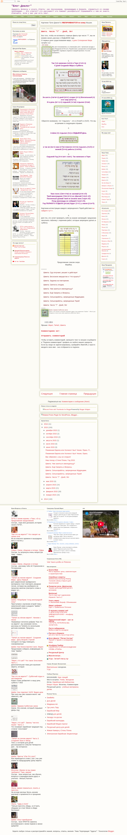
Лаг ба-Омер (105, 183)
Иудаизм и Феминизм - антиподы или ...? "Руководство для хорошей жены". (27, 126)
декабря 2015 (51, 430)
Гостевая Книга (31, 16)
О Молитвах (105, 233)
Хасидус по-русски (54, 717)
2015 (46, 427)
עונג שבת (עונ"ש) (19, 245)
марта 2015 (51, 488)
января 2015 (51, 495)
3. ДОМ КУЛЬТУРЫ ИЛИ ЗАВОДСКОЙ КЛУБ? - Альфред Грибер (61, 614)
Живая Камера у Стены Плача (59, 730)
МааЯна (104, 124)
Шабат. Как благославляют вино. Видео (27, 647)
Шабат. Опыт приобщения (21, 820)
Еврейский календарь (55, 721)
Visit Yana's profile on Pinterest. (59, 562)
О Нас (22, 16)
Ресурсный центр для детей (58, 727)
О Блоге (15, 16)
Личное (104, 219)
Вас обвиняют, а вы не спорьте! (58, 457)
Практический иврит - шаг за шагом (61, 620)
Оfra (103, 71)
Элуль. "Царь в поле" (19, 804)
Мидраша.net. (52, 704)
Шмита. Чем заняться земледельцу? (58, 289)
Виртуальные (52, 667)
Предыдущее (90, 394)
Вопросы (56, 16)
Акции (101, 16)
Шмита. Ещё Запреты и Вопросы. (56, 293)
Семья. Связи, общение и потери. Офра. (27, 550)
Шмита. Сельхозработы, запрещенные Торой (61, 301)
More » (56, 520)
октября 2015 (51, 434)
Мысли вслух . (55, 656)
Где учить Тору (53, 707)
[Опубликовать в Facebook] (50, 322)
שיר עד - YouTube (20, 261)
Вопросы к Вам (106, 241)
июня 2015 (50, 447)
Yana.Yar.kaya (107, 51)
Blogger (111, 831)
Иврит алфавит (19, 51)
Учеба (62, 680)
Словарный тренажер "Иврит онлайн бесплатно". (60, 533)
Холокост (71, 16)
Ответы (64, 16)
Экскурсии (69, 680)
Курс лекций (63, 677)
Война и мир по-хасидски (58, 630)
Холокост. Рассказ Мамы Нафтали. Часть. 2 (27, 214)
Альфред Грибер (56, 645)
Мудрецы (104, 243)
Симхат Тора (105, 199)
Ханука (104, 174)
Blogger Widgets (85, 409)
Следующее (47, 394)
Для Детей (51, 701)
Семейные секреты (57, 577)
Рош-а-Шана (105, 194)
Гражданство (105, 253)
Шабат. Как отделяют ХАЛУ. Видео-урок (27, 692)
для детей (57, 714)
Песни (103, 227)
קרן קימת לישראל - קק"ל (58, 659)
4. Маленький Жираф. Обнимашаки (62, 602)
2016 (46, 424)
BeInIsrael (53, 593)
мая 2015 (50, 481)
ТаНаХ (56, 325)
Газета (103, 259)
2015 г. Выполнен (107, 34)
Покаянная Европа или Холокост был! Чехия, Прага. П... (68, 450)
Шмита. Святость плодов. (53, 285)
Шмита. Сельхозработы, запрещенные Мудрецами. (64, 297)
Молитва (107, 25)
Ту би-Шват (105, 172)
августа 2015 (51, 440)
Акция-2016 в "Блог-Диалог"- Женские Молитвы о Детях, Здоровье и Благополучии (28, 141)
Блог (103, 126)
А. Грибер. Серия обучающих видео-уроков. (58, 511)
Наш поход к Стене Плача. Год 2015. (60, 460)
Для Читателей (23, 34)
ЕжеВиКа (50, 698)
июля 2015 (50, 444)
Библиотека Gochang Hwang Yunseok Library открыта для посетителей (60, 581)
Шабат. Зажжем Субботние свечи (58, 310)
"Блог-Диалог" (21, 5)
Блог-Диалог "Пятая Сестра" (61, 638)
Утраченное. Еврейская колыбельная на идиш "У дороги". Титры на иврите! (27, 165)
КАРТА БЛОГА (22, 39)
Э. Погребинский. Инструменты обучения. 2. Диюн (60, 522)
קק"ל (49, 669)
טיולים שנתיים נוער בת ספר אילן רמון (61, 635)
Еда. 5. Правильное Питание (60, 607)
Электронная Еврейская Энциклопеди (62, 734)
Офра (103, 121)
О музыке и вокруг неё (58, 610)
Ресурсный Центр (56, 652)
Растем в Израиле (56, 633)
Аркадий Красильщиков (22, 250)
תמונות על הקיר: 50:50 (20, 247)
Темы (40, 16)
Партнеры (109, 16)
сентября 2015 (52, 437)
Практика (104, 213)
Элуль (103, 202)
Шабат (103, 169)
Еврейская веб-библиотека (63, 682)
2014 (46, 499)
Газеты (15, 36)
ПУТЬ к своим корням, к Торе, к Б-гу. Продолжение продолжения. (27, 228)
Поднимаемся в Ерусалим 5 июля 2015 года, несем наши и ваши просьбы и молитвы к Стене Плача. (27, 112)
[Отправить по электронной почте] (45, 322)
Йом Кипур (105, 196)
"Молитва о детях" (21, 35)
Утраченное (105, 238)
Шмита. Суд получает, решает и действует (60, 272)
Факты (103, 224)
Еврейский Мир (53, 711)
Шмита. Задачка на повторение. (56, 281)
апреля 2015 (51, 485)
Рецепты (104, 246)
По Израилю (105, 222)
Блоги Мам (53, 570)
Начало (109, 35)
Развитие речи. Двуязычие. (60, 586)
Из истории (105, 211)
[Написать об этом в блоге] (47, 322)
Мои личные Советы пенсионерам (20, 75)
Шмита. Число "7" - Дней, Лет (55, 305)
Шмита (63, 325)
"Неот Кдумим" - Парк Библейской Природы (26, 176)
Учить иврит (54, 600)
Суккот (103, 191)
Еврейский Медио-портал (57, 724)
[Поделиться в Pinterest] (52, 322)
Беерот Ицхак (52, 684)
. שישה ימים (44, 45)
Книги (79, 16)
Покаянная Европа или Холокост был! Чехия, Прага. (67, 453)
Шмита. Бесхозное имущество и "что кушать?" (62, 277)
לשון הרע (94, 16)
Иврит (86, 16)
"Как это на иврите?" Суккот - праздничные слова (28, 189)
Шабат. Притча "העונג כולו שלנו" (23, 756)
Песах (103, 166)
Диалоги (104, 256)
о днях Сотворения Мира (82, 40)
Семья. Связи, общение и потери (24, 564)
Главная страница (68, 394)
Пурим (103, 158)
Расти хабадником (56, 628)
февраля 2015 (52, 491)
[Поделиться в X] (49, 322)
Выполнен (109, 33)
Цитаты (48, 16)
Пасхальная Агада (107, 188)
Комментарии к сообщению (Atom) (76, 401)
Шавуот (104, 177)
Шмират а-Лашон (107, 185)
